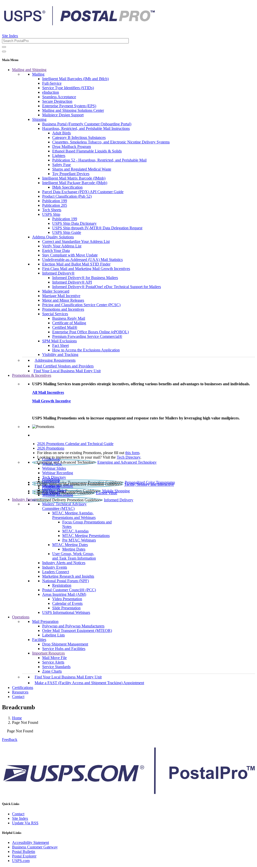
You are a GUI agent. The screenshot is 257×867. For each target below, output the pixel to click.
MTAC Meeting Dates (70, 545)
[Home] (79, 23)
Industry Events (54, 567)
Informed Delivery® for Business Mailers (85, 278)
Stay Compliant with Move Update (70, 255)
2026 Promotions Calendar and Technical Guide (75, 444)
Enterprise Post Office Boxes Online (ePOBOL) (90, 332)
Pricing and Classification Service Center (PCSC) (81, 305)
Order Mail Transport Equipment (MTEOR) (77, 630)
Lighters (58, 155)
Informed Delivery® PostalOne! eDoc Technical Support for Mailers (106, 287)
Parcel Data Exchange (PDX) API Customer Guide (82, 192)
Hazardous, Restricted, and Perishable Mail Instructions (86, 128)
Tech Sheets (51, 210)
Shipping (39, 119)
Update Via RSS (25, 823)
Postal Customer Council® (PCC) (69, 590)
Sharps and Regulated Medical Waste (81, 169)
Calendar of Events (67, 603)
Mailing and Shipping (29, 70)
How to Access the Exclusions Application (86, 350)
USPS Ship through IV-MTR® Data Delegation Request (97, 228)
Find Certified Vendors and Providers (64, 366)
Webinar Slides (54, 468)
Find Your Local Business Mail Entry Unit (67, 371)
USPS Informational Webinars (66, 612)
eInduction (50, 92)
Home (17, 718)
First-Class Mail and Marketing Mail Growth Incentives (86, 268)
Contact (18, 696)
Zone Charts (52, 671)
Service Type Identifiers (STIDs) (68, 88)
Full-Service (51, 83)
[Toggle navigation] (4, 51)
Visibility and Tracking (60, 354)
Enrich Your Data (56, 250)
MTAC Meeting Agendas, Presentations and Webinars (74, 515)
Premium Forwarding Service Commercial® (87, 336)
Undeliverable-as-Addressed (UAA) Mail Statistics (82, 259)
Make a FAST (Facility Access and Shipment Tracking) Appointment (89, 683)
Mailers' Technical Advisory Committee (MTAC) (64, 506)
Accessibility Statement (30, 842)
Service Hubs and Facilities (63, 648)
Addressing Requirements (55, 360)
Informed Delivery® (58, 273)
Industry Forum (24, 499)
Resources (20, 692)
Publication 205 (54, 205)
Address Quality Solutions (53, 237)
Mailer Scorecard (55, 291)
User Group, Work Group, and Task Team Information (74, 556)
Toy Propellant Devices (70, 174)
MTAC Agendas (75, 531)
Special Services (55, 314)
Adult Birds (61, 133)
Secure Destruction (57, 101)
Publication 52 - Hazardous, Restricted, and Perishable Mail (99, 160)
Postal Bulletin (23, 851)
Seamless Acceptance (59, 97)
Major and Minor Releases (63, 300)
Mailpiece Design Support (63, 115)
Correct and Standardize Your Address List (76, 241)
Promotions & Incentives (31, 375)
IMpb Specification (67, 187)
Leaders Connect (55, 572)
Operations (20, 617)
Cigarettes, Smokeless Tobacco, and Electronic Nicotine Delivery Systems (111, 142)
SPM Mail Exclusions (59, 341)
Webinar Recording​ (57, 473)
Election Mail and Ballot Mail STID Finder (76, 264)
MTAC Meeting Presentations (86, 535)
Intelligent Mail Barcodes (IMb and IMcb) (75, 79)
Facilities (39, 639)
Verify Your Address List (61, 246)
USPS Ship (51, 214)
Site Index (10, 36)
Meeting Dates (73, 549)
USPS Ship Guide (66, 232)
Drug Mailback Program (71, 146)
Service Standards (56, 667)
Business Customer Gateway (35, 847)
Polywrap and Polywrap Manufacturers (73, 626)
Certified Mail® (64, 327)
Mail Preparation (45, 621)
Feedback (9, 739)
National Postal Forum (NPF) (65, 581)
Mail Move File (54, 658)
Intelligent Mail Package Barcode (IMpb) (74, 183)
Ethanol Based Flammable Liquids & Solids (87, 151)
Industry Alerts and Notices (63, 563)
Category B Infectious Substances (79, 137)
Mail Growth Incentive (51, 401)
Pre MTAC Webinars (79, 540)
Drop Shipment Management (65, 644)
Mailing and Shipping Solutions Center (73, 110)
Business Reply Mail (68, 318)
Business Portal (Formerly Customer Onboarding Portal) (86, 124)
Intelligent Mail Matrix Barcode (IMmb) (73, 178)
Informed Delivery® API (72, 282)
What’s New (52, 464)
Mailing (38, 74)
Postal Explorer (24, 856)
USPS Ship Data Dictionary (74, 223)
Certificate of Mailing (69, 323)
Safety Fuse (61, 164)
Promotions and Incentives (63, 309)
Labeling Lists (53, 635)
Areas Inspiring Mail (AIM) (64, 594)
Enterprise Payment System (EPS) (69, 106)
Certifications (22, 687)
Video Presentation (67, 599)
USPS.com (21, 860)
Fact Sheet (60, 345)
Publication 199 (54, 201)
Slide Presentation (66, 608)
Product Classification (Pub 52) (67, 196)
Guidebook (51, 459)
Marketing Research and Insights (68, 576)
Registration (61, 585)
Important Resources (48, 653)
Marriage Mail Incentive (61, 296)
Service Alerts (53, 662)
